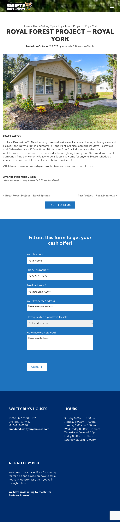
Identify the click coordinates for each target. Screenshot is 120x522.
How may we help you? (41, 332)
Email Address (36, 285)
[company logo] (20, 6)
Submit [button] (37, 367)
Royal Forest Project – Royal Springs (27, 195)
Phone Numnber (38, 270)
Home (26, 26)
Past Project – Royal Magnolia (96, 195)
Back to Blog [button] (60, 205)
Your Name (35, 254)
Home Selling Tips (44, 26)
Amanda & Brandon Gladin (78, 46)
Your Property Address (41, 301)
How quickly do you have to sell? (47, 317)
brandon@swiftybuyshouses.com (29, 429)
